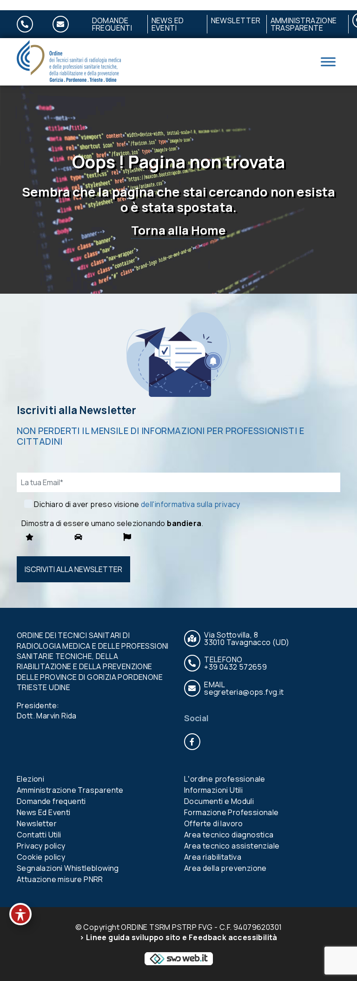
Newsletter (236, 20)
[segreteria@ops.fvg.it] (66, 24)
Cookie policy (41, 857)
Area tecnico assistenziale (231, 846)
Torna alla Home (178, 230)
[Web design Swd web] (178, 958)
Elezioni (30, 779)
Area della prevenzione (225, 868)
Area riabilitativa (212, 857)
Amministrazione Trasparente (304, 24)
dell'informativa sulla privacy (190, 504)
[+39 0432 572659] (30, 24)
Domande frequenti (112, 24)
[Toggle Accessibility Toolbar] (20, 914)
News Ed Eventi (168, 24)
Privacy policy (41, 846)
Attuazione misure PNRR (60, 879)
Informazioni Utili (213, 790)
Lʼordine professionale (224, 779)
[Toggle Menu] (328, 62)
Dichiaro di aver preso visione (137, 504)
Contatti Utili (39, 835)
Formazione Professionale (231, 812)
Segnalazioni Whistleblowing (68, 868)
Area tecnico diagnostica (229, 835)
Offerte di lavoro (213, 823)
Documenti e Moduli (219, 801)
